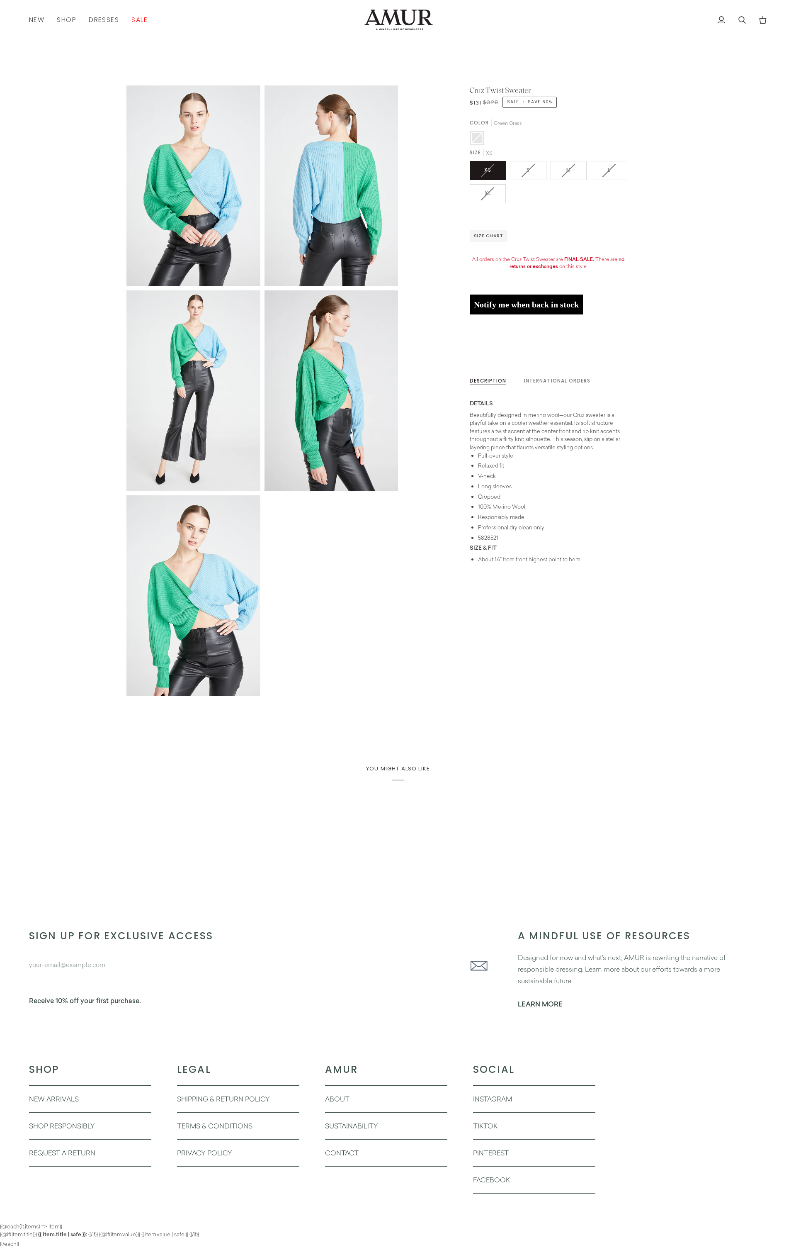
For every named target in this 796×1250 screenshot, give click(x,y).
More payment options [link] (498, 352)
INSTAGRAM (492, 1099)
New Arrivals (54, 1099)
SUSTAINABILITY (351, 1126)
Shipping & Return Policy (223, 1099)
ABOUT (337, 1099)
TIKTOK (485, 1126)
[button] (67, 19)
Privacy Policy (204, 1153)
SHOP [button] (44, 1069)
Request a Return (62, 1153)
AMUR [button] (341, 1069)
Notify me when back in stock (526, 304)
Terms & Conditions (214, 1126)
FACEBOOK (491, 1180)
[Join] (477, 965)
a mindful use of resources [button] (604, 936)
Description (488, 381)
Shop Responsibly (62, 1126)
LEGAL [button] (194, 1069)
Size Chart (488, 236)
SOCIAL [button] (493, 1069)
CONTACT (342, 1153)
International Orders (557, 381)
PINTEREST (491, 1153)
